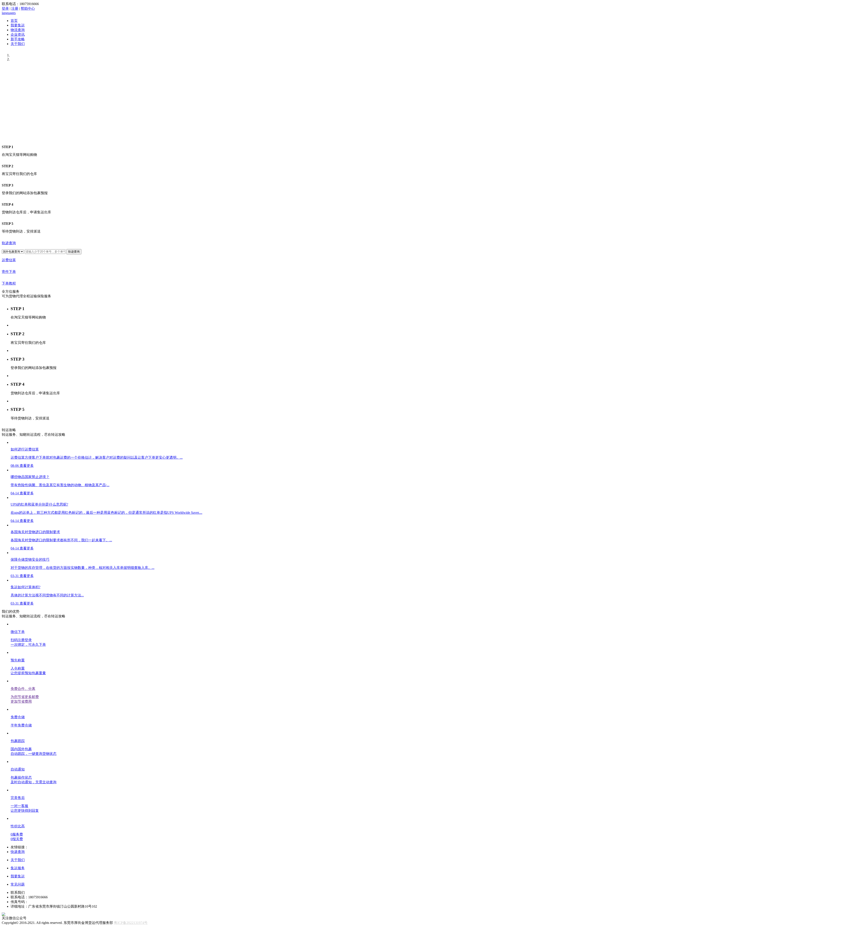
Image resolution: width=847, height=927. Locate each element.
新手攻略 (18, 39)
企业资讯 (18, 34)
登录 (5, 8)
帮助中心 (28, 8)
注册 (14, 8)
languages (9, 13)
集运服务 (18, 868)
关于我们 (18, 44)
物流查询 (18, 30)
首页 (14, 20)
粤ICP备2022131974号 (131, 923)
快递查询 (18, 852)
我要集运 (18, 25)
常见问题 (18, 884)
